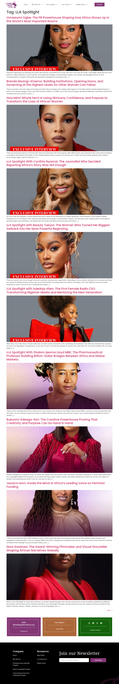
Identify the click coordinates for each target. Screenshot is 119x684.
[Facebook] (101, 623)
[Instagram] (89, 623)
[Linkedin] (93, 623)
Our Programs (50, 4)
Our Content (65, 4)
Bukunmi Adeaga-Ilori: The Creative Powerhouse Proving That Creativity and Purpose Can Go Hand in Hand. (52, 421)
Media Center (80, 4)
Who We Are (36, 4)
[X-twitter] (97, 623)
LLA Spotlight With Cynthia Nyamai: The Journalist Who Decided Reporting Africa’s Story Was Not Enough (53, 163)
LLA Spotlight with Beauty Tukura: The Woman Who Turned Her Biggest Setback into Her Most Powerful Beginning (58, 227)
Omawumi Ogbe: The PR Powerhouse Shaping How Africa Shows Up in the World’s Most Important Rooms (58, 19)
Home (26, 4)
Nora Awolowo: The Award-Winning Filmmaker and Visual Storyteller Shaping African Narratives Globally (57, 548)
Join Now (98, 660)
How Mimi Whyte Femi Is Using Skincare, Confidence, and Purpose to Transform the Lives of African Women (57, 99)
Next (109, 610)
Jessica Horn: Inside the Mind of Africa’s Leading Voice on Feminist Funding (56, 485)
